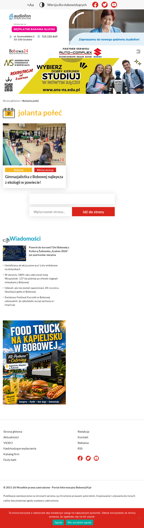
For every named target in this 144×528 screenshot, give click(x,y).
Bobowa (18, 170)
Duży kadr (9, 459)
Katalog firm (11, 454)
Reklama (83, 442)
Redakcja (83, 431)
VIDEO (8, 442)
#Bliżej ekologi (45, 170)
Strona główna (11, 100)
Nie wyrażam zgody (79, 522)
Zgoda (58, 522)
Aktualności (11, 437)
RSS (80, 448)
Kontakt (83, 437)
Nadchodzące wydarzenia (19, 448)
